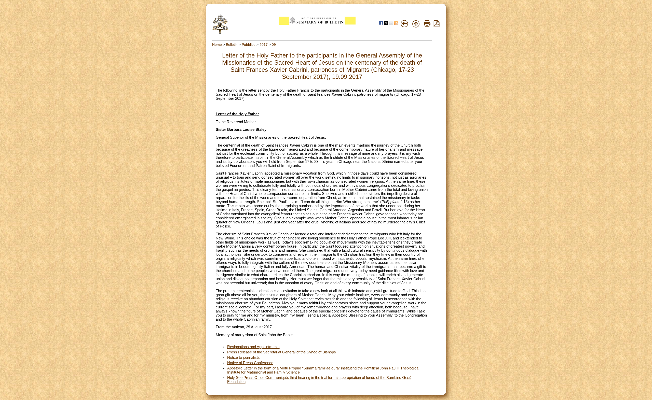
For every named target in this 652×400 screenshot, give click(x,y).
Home (217, 44)
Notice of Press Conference (250, 363)
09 (274, 44)
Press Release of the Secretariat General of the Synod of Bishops (281, 352)
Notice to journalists (243, 357)
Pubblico (248, 44)
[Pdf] (436, 26)
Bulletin (232, 44)
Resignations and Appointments (253, 347)
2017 (264, 44)
